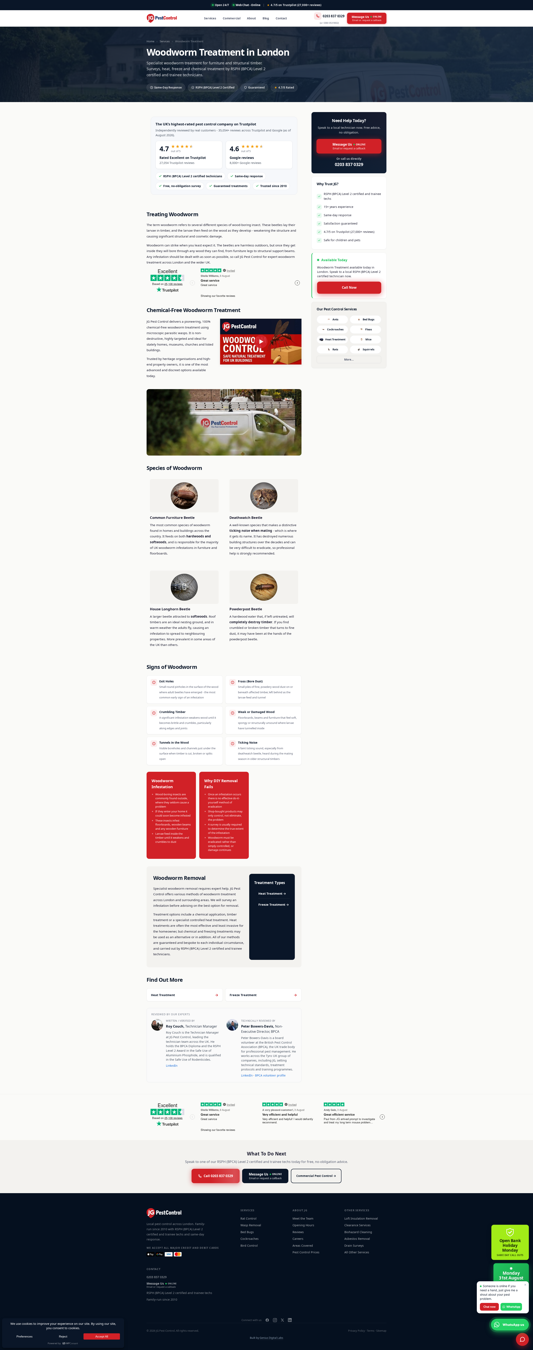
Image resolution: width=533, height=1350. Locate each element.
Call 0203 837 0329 (218, 1176)
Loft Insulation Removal (361, 1218)
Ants (335, 319)
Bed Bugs (368, 319)
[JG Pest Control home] (162, 18)
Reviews (298, 1232)
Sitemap (381, 1331)
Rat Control (248, 1218)
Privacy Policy (356, 1331)
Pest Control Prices (306, 1252)
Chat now (489, 1306)
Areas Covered (303, 1246)
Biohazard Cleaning (358, 1232)
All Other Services (356, 1252)
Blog (266, 18)
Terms (370, 1331)
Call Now (349, 287)
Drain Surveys (354, 1246)
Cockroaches (335, 329)
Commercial (231, 18)
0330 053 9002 (331, 22)
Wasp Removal (250, 1225)
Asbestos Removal (357, 1239)
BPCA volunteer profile (270, 1075)
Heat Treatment (335, 339)
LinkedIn (171, 1066)
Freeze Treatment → (273, 905)
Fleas (368, 329)
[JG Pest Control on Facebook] (267, 1320)
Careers (298, 1239)
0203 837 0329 (334, 16)
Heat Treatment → (272, 893)
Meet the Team (303, 1218)
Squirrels (368, 349)
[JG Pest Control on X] (282, 1320)
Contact (281, 18)
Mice (368, 339)
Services (210, 18)
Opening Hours (303, 1225)
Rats (335, 349)
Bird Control (249, 1246)
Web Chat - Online (248, 5)
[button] (260, 342)
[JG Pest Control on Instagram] (275, 1320)
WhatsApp (513, 1306)
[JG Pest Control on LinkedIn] (290, 1320)
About (251, 18)
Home (150, 41)
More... (349, 359)
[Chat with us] (522, 1339)
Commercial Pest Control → (316, 1176)
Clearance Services (357, 1225)
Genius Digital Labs (271, 1338)
